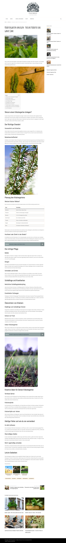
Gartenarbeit (19, 478)
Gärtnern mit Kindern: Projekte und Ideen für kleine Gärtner (54, 34)
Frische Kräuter (8, 478)
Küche (7, 18)
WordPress (13, 541)
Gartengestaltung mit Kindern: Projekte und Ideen (14, 530)
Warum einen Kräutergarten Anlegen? (12, 96)
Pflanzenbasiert (33, 13)
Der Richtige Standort (9, 98)
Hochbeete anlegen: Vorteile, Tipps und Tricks (33, 512)
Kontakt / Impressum (50, 74)
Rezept (27, 18)
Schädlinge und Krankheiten (10, 102)
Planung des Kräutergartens (10, 99)
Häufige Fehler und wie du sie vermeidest (12, 106)
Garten (11, 18)
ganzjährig (14, 478)
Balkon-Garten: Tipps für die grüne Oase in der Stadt (14, 512)
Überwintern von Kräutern (10, 103)
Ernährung (32, 18)
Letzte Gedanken (9, 108)
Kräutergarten (25, 478)
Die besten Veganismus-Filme (51, 72)
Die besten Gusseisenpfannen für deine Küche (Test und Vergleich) (53, 58)
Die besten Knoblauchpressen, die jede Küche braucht (54, 65)
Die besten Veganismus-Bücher (52, 70)
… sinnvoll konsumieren (19, 18)
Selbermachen (31, 478)
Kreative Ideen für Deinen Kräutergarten (12, 105)
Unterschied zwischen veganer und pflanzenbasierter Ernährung (52, 50)
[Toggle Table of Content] (18, 95)
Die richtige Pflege (9, 101)
